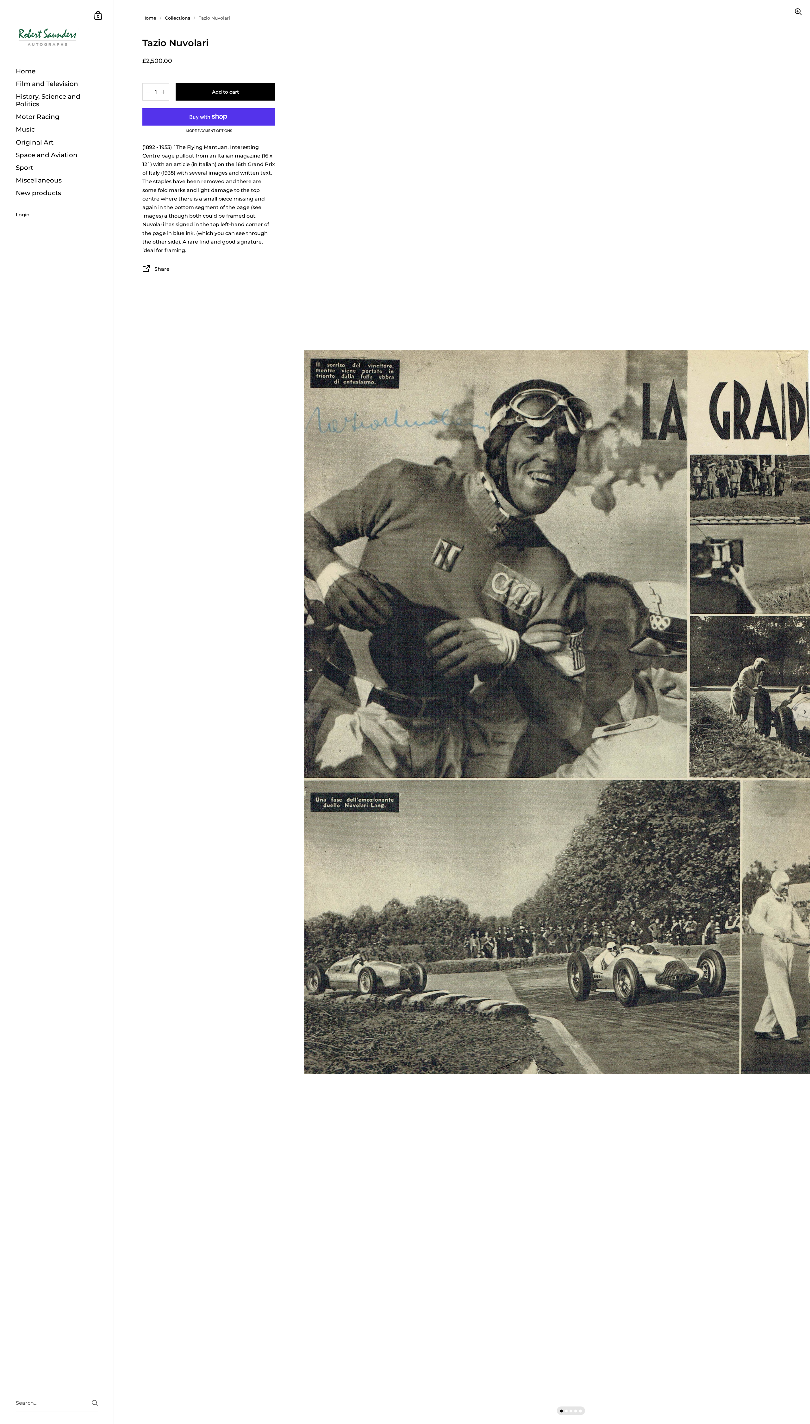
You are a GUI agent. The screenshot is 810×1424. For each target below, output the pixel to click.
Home (149, 18)
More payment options (209, 131)
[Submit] (94, 1403)
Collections (177, 18)
